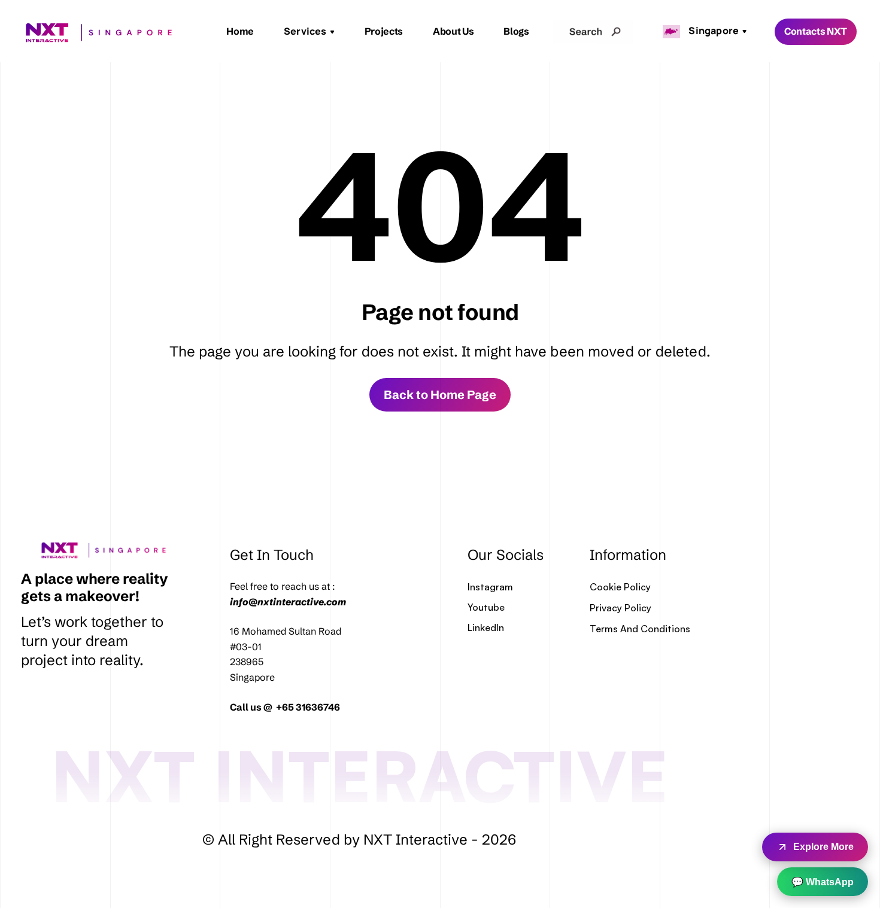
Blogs (516, 31)
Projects (384, 31)
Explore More (823, 847)
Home (240, 31)
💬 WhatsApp (822, 882)
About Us (453, 31)
